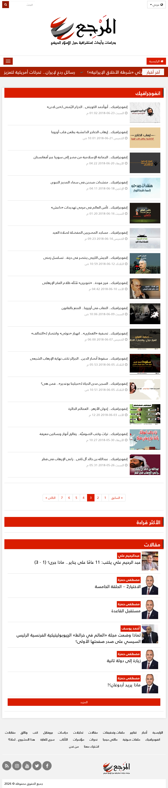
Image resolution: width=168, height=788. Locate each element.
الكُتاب (64, 739)
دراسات (63, 732)
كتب (35, 732)
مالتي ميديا (110, 739)
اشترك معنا (91, 746)
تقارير (133, 732)
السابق (117, 498)
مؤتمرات (78, 739)
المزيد (84, 702)
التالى (51, 498)
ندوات (93, 739)
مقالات (93, 732)
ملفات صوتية (131, 739)
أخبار (144, 732)
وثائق (24, 732)
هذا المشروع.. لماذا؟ (21, 739)
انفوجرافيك (152, 739)
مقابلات (10, 732)
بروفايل (48, 732)
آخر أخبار (153, 72)
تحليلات (78, 732)
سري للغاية (47, 739)
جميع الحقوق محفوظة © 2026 (23, 783)
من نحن (74, 746)
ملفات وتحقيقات (114, 732)
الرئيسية (155, 61)
